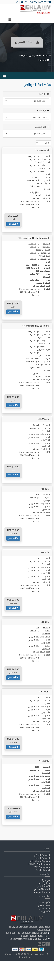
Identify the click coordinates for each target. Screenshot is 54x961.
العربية (46, 55)
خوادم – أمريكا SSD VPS (39, 864)
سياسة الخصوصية (42, 892)
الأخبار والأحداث (43, 902)
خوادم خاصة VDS (42, 867)
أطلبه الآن (12, 224)
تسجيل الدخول (34, 55)
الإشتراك (22, 55)
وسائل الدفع (44, 883)
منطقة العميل (44, 1)
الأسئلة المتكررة (43, 886)
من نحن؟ (46, 880)
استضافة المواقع (42, 854)
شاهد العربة (42, 60)
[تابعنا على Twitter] (44, 945)
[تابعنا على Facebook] (48, 945)
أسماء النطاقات (43, 870)
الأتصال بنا (45, 911)
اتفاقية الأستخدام (42, 889)
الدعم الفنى (44, 908)
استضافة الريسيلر (42, 858)
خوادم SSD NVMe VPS (40, 861)
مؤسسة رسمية (43, 13)
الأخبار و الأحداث (30, 1)
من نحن (18, 1)
